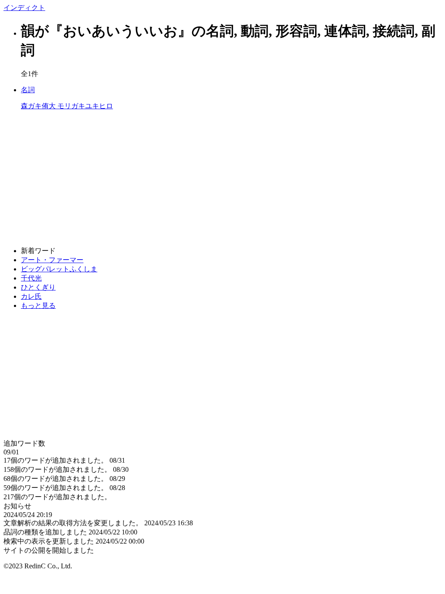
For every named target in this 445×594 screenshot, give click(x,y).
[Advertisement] (222, 179)
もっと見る (38, 305)
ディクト (24, 7)
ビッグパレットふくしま (59, 269)
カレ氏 (31, 296)
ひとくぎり (38, 287)
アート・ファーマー (52, 260)
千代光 (31, 278)
